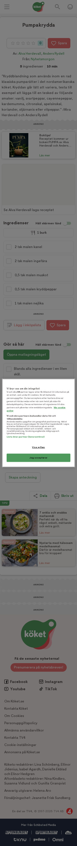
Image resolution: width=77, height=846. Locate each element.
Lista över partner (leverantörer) (25, 437)
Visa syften (38, 447)
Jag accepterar (38, 458)
